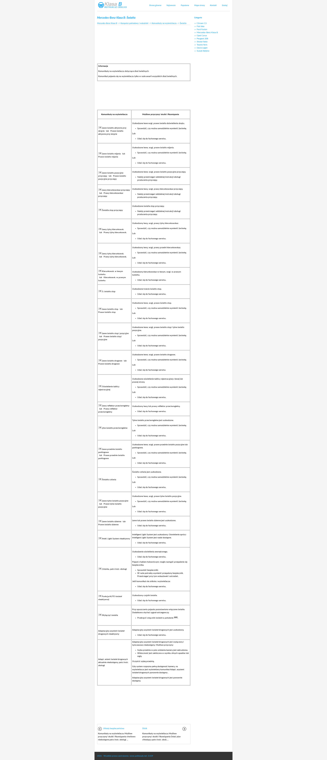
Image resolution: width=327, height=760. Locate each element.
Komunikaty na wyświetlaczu (164, 23)
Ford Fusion (202, 29)
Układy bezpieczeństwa (113, 728)
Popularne (185, 5)
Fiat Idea (200, 26)
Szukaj (224, 5)
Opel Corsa (202, 36)
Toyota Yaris (202, 45)
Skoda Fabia (202, 42)
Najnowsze (171, 5)
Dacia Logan (202, 48)
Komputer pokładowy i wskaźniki (134, 23)
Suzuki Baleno (203, 51)
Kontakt (213, 5)
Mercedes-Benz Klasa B (107, 23)
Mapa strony (199, 5)
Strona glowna (155, 5)
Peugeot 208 (202, 39)
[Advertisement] (143, 43)
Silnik (144, 728)
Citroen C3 (202, 23)
